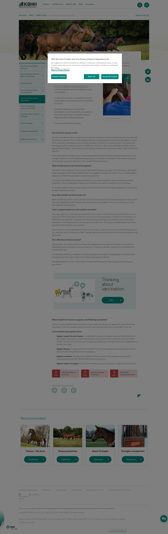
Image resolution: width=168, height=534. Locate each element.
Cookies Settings (58, 76)
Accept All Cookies (110, 76)
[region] (85, 68)
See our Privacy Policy (60, 70)
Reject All (91, 76)
